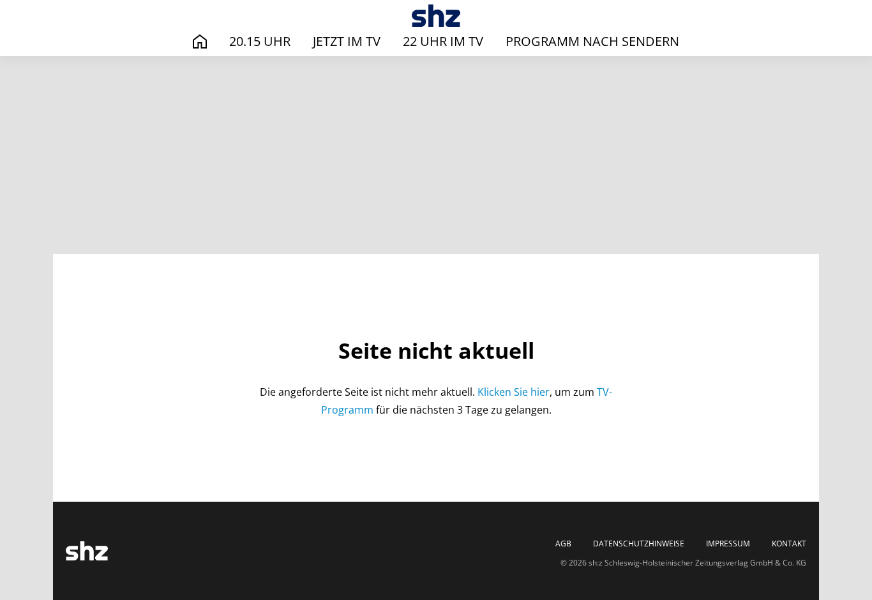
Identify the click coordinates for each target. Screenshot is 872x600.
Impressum (728, 544)
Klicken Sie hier (513, 392)
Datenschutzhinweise (638, 544)
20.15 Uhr (259, 41)
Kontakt (789, 544)
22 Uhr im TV (443, 41)
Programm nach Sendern (592, 41)
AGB (563, 544)
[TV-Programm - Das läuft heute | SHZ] (436, 15)
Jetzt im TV (346, 41)
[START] (200, 42)
